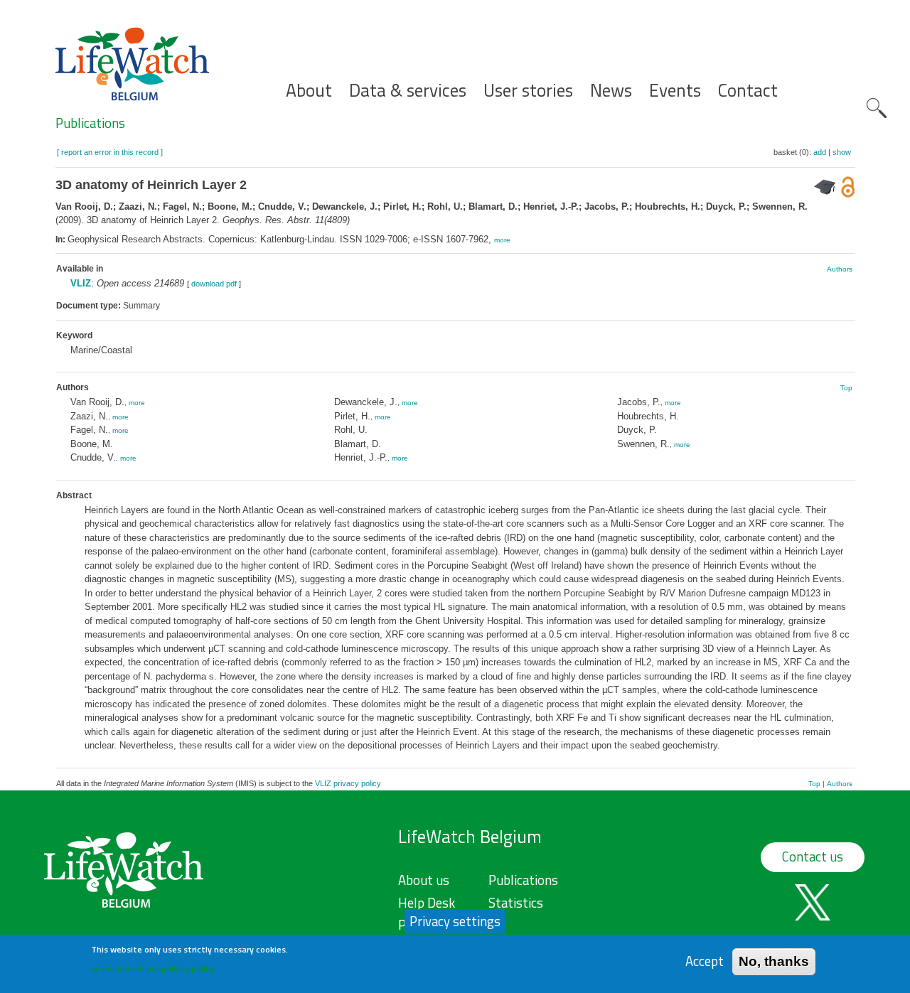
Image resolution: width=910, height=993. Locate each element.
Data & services (407, 90)
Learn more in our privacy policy (152, 968)
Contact (748, 90)
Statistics (515, 903)
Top (846, 388)
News (611, 90)
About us (423, 880)
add (819, 152)
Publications (90, 123)
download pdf (214, 283)
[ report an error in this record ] (110, 152)
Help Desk (426, 903)
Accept (704, 960)
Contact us (812, 856)
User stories (528, 90)
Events (675, 90)
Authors (839, 269)
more (502, 240)
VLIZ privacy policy (348, 783)
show (842, 152)
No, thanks (774, 960)
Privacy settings (455, 921)
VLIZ (80, 283)
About (309, 90)
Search (876, 108)
